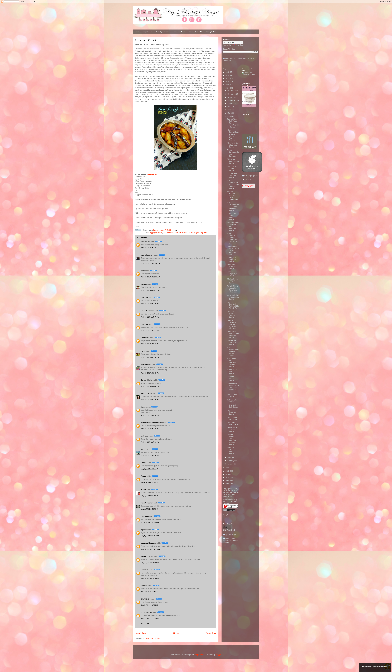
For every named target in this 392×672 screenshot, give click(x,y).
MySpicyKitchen (147, 556)
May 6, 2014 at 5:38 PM (149, 509)
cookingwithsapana (148, 543)
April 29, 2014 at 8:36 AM (150, 248)
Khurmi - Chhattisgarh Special (232, 412)
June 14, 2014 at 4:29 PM (150, 592)
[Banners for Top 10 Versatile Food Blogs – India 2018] (240, 60)
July (229, 107)
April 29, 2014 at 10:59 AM (150, 263)
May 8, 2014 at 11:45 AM (150, 536)
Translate (239, 45)
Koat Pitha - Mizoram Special (231, 266)
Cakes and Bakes (179, 32)
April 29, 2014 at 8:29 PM (150, 442)
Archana (144, 585)
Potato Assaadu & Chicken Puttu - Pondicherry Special (233, 226)
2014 (228, 88)
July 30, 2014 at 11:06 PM (150, 618)
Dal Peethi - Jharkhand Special (231, 342)
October (230, 97)
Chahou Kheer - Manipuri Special (233, 281)
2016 (228, 82)
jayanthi (144, 530)
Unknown (144, 297)
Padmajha (145, 516)
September (231, 100)
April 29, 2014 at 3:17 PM (150, 317)
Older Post (211, 633)
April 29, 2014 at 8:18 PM (150, 429)
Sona (143, 271)
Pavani (143, 476)
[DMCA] (229, 511)
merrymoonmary (200, 655)
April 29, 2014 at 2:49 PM (150, 304)
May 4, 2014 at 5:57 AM (149, 482)
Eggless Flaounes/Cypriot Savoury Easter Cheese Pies (233, 195)
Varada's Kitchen (147, 311)
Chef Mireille (145, 599)
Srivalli (143, 489)
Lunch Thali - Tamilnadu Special (232, 175)
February (230, 461)
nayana (144, 284)
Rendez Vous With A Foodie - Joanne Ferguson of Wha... (233, 250)
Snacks (175, 233)
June (229, 110)
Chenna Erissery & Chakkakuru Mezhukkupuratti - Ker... (232, 324)
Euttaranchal (152, 174)
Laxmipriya (145, 338)
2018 (228, 75)
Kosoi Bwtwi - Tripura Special (232, 168)
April (229, 116)
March (229, 457)
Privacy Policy (211, 32)
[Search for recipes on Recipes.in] (229, 535)
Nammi (143, 449)
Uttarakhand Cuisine (186, 233)
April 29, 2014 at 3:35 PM (150, 330)
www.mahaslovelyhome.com (152, 422)
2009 (228, 481)
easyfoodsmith (146, 393)
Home (137, 32)
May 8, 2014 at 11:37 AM (150, 522)
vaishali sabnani (147, 255)
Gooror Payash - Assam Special (232, 429)
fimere (143, 407)
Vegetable (203, 233)
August (230, 103)
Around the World (195, 32)
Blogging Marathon (155, 233)
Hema (143, 351)
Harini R (144, 463)
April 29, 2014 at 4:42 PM (150, 344)
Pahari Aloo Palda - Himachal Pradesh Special (231, 362)
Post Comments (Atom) (153, 638)
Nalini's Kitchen (147, 503)
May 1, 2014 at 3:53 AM (149, 469)
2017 (228, 78)
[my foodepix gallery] (250, 176)
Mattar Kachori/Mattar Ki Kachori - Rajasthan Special (233, 206)
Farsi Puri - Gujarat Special (231, 378)
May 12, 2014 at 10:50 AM (150, 549)
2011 (227, 474)
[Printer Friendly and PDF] (138, 230)
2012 (228, 471)
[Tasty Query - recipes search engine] (248, 187)
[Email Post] (175, 230)
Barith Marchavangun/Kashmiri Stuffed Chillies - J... (233, 351)
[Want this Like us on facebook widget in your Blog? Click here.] (389, 670)
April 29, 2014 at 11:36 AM (150, 277)
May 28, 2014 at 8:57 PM (150, 578)
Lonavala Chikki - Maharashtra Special (233, 297)
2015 (228, 85)
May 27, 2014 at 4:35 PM (150, 563)
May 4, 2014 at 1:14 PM (149, 496)
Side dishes (167, 233)
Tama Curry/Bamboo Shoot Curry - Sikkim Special (233, 184)
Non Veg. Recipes (162, 32)
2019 (228, 72)
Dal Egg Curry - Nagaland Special (232, 259)
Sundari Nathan (147, 380)
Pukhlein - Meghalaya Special (232, 274)
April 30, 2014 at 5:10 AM (150, 455)
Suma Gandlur (146, 612)
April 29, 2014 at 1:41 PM (150, 290)
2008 (228, 484)
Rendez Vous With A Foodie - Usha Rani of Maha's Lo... (233, 388)
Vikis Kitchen (146, 364)
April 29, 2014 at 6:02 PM (150, 373)
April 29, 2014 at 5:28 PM (150, 357)
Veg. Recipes (147, 32)
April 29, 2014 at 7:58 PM (150, 415)
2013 (228, 468)
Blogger (218, 655)
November (231, 94)
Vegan (196, 233)
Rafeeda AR (145, 242)
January (230, 464)
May (229, 113)
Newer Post (140, 633)
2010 (228, 477)
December (231, 91)
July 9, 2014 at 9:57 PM (149, 605)
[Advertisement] (238, 556)
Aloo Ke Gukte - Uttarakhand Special (233, 145)
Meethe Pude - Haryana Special (232, 371)
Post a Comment (145, 623)
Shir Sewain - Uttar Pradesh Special (233, 161)
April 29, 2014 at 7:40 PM (150, 386)
